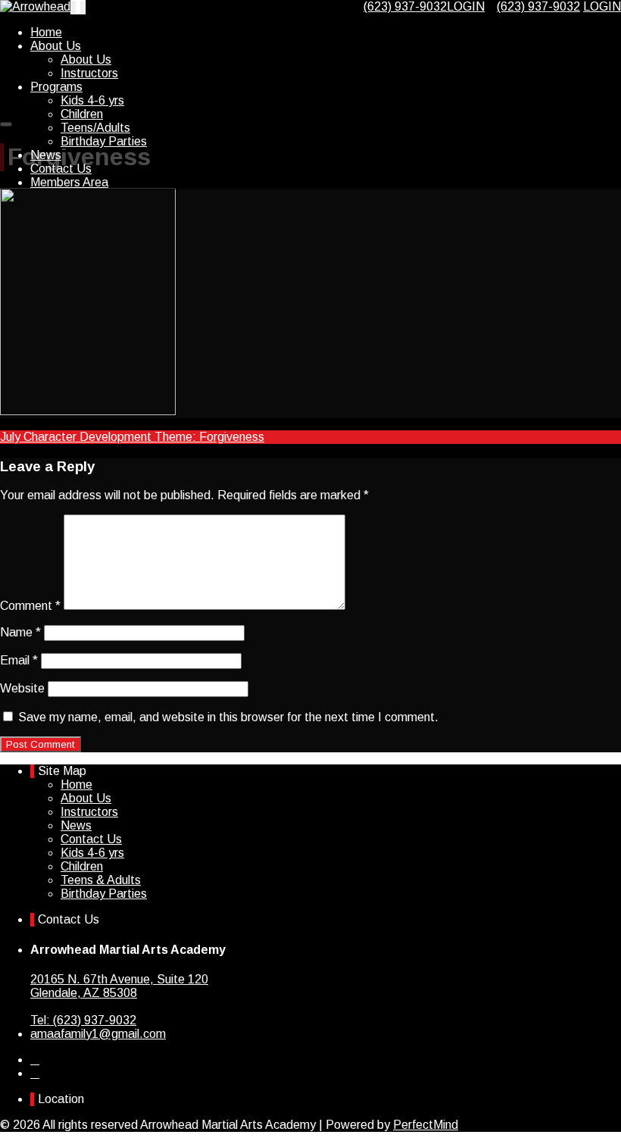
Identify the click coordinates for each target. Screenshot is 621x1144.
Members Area (69, 182)
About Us (55, 45)
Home (46, 32)
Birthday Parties (104, 141)
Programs (56, 86)
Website (22, 688)
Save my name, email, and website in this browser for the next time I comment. (228, 717)
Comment (30, 605)
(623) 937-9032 (538, 6)
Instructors (89, 73)
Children (82, 114)
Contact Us (61, 168)
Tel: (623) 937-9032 (83, 1020)
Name (20, 632)
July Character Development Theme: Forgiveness (132, 436)
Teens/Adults (95, 127)
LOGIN (466, 6)
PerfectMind (425, 1124)
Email (19, 660)
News (45, 154)
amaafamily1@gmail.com (98, 1033)
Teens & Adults (101, 880)
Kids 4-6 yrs (92, 100)
